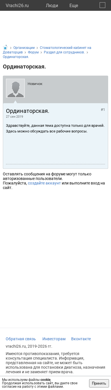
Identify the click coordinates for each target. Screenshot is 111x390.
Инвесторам (53, 339)
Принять (99, 383)
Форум (33, 52)
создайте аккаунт (44, 183)
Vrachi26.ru (17, 5)
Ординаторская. (16, 57)
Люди (52, 5)
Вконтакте (81, 339)
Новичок (35, 84)
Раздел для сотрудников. (64, 52)
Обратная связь (21, 339)
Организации (24, 48)
